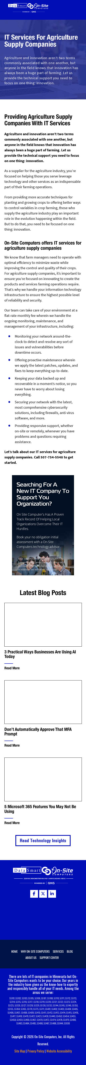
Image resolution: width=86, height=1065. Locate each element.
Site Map (19, 1051)
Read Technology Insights (43, 840)
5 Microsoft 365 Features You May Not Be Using (40, 808)
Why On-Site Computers (35, 951)
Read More (12, 668)
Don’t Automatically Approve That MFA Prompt (38, 731)
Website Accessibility (59, 1051)
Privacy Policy (35, 1051)
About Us (30, 957)
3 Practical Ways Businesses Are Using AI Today (40, 654)
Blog (70, 951)
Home (14, 951)
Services (58, 951)
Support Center (49, 957)
